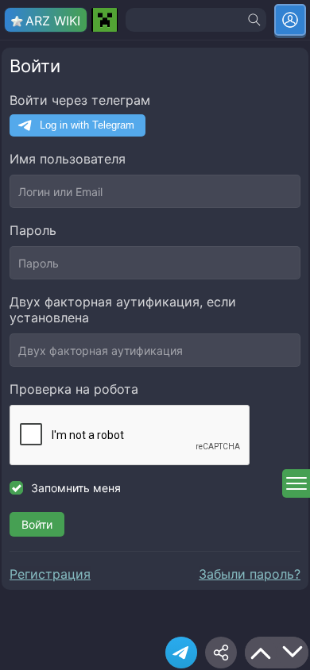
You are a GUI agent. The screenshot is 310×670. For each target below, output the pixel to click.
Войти (36, 524)
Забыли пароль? (249, 574)
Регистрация (50, 574)
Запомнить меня (76, 488)
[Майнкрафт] (104, 20)
